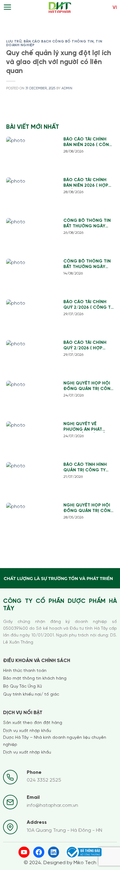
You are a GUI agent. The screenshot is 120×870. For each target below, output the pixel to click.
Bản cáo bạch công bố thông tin (59, 41)
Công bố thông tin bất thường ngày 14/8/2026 (87, 264)
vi (115, 7)
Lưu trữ (14, 41)
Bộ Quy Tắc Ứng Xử (22, 686)
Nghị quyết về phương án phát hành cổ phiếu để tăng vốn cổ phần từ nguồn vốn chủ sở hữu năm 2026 (86, 427)
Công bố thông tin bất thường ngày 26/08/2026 (87, 223)
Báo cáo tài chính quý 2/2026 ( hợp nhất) (84, 345)
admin (67, 88)
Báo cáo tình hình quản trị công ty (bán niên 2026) (85, 467)
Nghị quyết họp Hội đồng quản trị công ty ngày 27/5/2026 (88, 508)
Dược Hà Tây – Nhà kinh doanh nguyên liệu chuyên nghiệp (54, 741)
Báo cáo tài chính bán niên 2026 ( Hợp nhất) (85, 183)
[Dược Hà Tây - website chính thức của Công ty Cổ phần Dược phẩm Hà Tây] (60, 8)
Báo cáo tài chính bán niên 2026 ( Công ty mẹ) (88, 142)
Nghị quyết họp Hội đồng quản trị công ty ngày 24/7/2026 (88, 386)
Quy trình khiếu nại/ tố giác (31, 694)
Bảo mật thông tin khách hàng (34, 678)
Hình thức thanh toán (24, 671)
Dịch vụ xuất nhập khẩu (27, 731)
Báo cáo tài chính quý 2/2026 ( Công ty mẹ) (88, 305)
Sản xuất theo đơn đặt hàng (32, 723)
